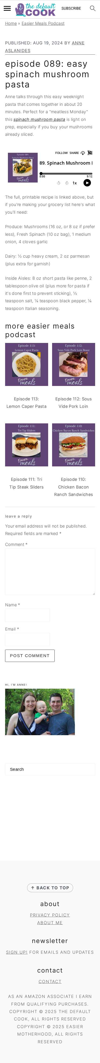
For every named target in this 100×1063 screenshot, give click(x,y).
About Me (50, 922)
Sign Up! (17, 952)
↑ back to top (50, 887)
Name (12, 604)
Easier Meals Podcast (43, 23)
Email (12, 629)
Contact (50, 981)
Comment (16, 544)
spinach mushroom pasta (39, 119)
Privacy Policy (50, 915)
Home (11, 23)
